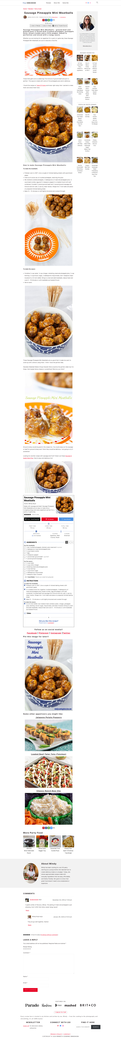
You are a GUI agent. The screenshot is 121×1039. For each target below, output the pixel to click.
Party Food (38, 8)
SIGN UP (26, 1026)
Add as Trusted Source (60, 25)
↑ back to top (60, 1012)
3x (72, 542)
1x (66, 542)
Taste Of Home (41, 85)
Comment (26, 952)
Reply (27, 910)
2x (69, 542)
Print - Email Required (33, 519)
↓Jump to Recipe (35, 25)
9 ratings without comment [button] (49, 935)
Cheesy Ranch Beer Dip (49, 791)
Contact (67, 1034)
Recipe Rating (27, 946)
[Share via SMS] (51, 20)
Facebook (32, 633)
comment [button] (51, 623)
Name (25, 976)
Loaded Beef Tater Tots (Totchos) (48, 754)
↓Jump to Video (46, 25)
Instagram (56, 633)
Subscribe (66, 3)
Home (25, 8)
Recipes (48, 3)
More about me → (87, 46)
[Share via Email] (49, 20)
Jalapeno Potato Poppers (49, 717)
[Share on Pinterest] (43, 20)
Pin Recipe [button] (50, 519)
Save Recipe (67, 519)
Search (96, 1027)
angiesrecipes (34, 899)
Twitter (66, 633)
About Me (57, 3)
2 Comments (63, 17)
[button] (24, 514)
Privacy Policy (56, 1034)
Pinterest (44, 633)
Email (25, 983)
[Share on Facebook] (46, 20)
